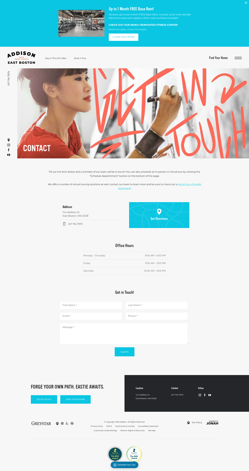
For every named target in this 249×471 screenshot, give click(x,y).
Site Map (151, 430)
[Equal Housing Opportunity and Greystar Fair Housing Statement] (62, 423)
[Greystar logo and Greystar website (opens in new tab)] (41, 423)
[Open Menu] (238, 58)
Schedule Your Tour (126, 465)
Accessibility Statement (148, 426)
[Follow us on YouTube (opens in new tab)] (8, 155)
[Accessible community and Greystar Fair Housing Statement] (67, 423)
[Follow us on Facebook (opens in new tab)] (8, 150)
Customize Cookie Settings (105, 430)
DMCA (109, 426)
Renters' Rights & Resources (132, 430)
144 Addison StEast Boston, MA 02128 (146, 397)
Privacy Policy (97, 426)
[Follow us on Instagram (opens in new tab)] (8, 145)
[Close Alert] (246, 3)
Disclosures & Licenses (125, 426)
